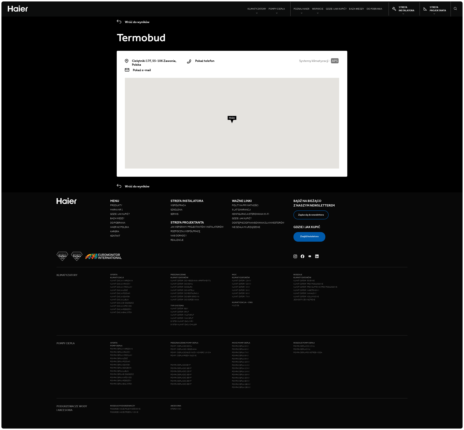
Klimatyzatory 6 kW (241, 293)
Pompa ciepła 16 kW (241, 375)
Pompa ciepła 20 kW (241, 378)
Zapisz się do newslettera (311, 214)
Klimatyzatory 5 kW (241, 290)
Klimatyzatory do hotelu (182, 290)
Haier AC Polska (119, 227)
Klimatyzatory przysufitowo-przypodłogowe (315, 287)
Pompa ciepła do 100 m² (181, 368)
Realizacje (177, 240)
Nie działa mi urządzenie (246, 227)
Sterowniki (176, 409)
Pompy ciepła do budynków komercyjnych (191, 352)
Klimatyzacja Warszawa (121, 281)
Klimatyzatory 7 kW (241, 297)
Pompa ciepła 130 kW (241, 387)
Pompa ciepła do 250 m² (181, 384)
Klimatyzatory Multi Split (182, 315)
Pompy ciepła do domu (181, 346)
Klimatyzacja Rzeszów (120, 309)
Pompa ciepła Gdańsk (120, 365)
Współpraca (178, 205)
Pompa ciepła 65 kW (241, 381)
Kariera (114, 231)
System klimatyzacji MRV (182, 321)
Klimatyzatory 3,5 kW (241, 284)
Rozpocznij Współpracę (185, 231)
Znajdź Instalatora (309, 236)
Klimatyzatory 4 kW (241, 287)
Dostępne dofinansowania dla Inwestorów (258, 222)
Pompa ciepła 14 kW (241, 371)
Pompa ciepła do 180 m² (181, 378)
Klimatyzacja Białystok (121, 312)
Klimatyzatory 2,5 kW (241, 281)
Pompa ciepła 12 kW (241, 368)
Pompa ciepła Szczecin (120, 368)
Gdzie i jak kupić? (336, 8)
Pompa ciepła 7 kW (240, 352)
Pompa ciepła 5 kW (240, 346)
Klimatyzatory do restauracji (185, 293)
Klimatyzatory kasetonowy (306, 290)
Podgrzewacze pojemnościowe (125, 409)
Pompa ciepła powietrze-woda (307, 352)
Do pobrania (374, 8)
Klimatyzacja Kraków (120, 284)
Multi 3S (235, 305)
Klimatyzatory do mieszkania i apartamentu (191, 281)
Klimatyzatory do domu (182, 284)
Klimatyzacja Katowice (121, 306)
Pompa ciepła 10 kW (241, 362)
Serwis (174, 214)
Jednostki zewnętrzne (304, 300)
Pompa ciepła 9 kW (240, 359)
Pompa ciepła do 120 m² (181, 371)
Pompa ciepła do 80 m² (181, 365)
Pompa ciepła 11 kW (241, 365)
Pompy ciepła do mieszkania (183, 349)
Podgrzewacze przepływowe (124, 412)
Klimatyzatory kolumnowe (306, 297)
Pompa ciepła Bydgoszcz (122, 374)
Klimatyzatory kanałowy (305, 293)
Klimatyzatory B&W (179, 309)
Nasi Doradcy (179, 235)
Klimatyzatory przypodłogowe (308, 284)
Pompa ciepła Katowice (121, 377)
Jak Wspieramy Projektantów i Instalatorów (197, 227)
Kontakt (115, 235)
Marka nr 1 (116, 209)
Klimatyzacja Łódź (119, 290)
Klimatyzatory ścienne (304, 281)
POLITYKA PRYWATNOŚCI (245, 205)
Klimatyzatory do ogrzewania (185, 300)
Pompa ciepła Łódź (119, 358)
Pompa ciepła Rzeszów (120, 381)
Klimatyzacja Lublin (119, 300)
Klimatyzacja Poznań (120, 293)
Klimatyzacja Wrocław (121, 287)
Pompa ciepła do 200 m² (181, 381)
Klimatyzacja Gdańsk (120, 297)
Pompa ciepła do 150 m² (181, 375)
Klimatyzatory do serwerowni (185, 297)
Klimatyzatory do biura (181, 287)
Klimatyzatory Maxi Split (182, 318)
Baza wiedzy (356, 8)
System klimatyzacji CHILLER (184, 324)
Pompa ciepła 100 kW (241, 384)
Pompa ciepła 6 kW (240, 349)
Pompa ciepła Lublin (119, 371)
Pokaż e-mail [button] (142, 70)
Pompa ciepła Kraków (120, 352)
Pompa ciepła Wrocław (121, 355)
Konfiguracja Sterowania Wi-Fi (250, 214)
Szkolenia (176, 209)
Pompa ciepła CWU (301, 349)
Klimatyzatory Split (180, 312)
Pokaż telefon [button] (204, 61)
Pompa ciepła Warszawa (121, 349)
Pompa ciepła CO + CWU (304, 346)
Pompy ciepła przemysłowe (183, 356)
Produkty (116, 205)
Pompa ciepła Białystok (121, 384)
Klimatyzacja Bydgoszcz (122, 303)
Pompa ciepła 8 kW (240, 356)
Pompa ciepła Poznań (120, 362)
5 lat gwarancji (241, 209)
